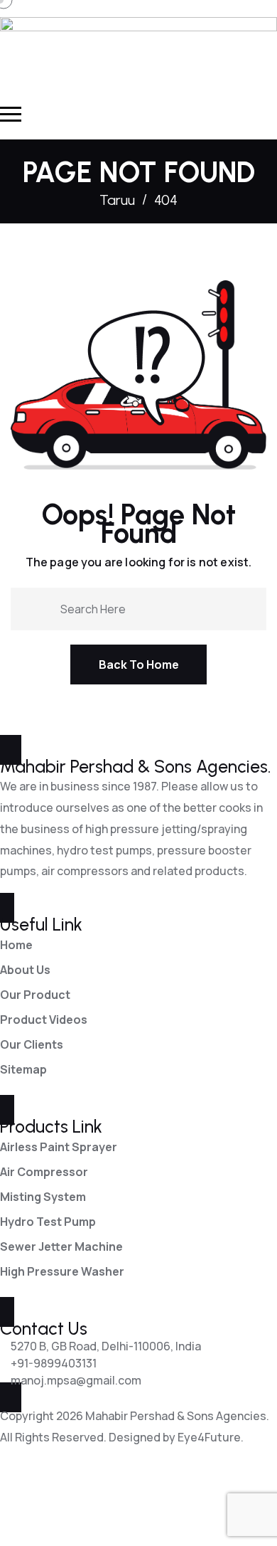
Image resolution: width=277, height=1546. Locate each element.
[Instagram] (130, 1500)
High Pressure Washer (62, 1271)
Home (16, 945)
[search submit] (44, 608)
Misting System (43, 1196)
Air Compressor (44, 1172)
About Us (25, 970)
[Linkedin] (55, 1500)
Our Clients (31, 1044)
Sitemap (23, 1069)
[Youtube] (93, 1500)
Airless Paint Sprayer (58, 1147)
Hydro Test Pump (48, 1221)
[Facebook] (18, 1500)
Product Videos (43, 1019)
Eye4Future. (211, 1437)
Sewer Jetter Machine (61, 1246)
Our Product (35, 994)
